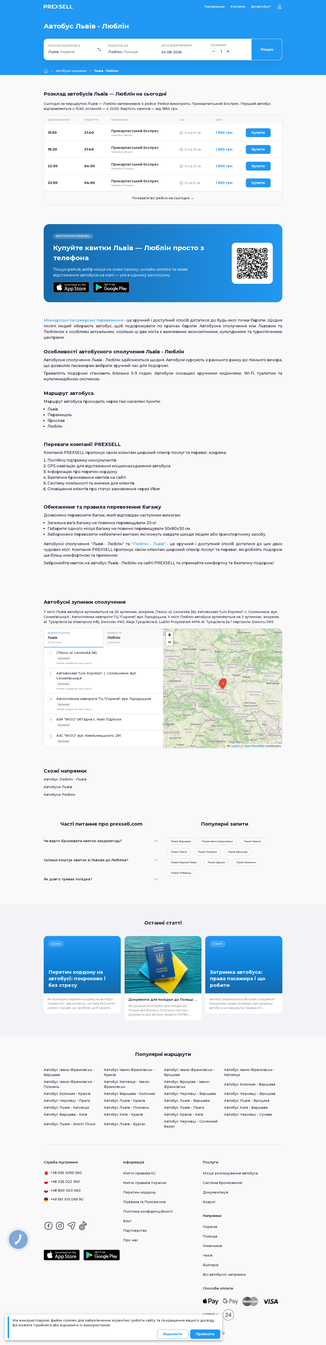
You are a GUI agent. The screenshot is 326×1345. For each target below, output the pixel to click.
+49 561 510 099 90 (66, 1199)
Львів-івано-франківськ (217, 841)
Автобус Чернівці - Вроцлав (249, 1094)
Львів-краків (252, 841)
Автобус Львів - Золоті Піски (69, 1124)
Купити (258, 132)
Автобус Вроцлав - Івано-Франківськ (187, 1084)
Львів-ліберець (181, 872)
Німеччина (212, 1246)
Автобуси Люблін (59, 794)
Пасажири (218, 45)
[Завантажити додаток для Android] (111, 287)
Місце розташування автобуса (230, 1173)
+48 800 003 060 (65, 1190)
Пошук (267, 49)
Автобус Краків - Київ (183, 1114)
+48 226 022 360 (65, 1181)
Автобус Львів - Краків (124, 1100)
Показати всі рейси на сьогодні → (163, 198)
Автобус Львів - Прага (184, 1107)
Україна (210, 1227)
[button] (223, 685)
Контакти (238, 6)
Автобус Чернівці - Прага (67, 1100)
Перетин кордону (139, 1192)
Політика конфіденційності (148, 1211)
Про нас (130, 1240)
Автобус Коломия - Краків (67, 1094)
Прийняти (205, 1334)
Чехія (207, 1255)
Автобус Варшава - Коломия (129, 1094)
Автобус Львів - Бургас (125, 1124)
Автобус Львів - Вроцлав (246, 1100)
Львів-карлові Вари (184, 862)
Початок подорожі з (64, 45)
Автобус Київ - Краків (123, 1114)
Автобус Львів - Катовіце (66, 1107)
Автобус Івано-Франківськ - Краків (129, 1072)
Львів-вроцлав (237, 851)
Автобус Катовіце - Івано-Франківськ (127, 1084)
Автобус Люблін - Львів (65, 779)
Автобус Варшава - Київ (65, 1114)
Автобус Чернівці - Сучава (248, 1114)
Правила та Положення (144, 1202)
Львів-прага (179, 851)
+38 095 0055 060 (66, 1173)
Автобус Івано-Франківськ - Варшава (69, 1072)
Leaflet (234, 746)
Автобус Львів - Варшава (187, 1100)
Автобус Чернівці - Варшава (190, 1094)
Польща (210, 1236)
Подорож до (118, 45)
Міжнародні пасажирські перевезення (83, 320)
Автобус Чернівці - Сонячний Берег (190, 1124)
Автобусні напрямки (71, 71)
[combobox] (48, 51)
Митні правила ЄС (139, 1173)
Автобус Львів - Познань (126, 1107)
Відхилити (172, 1334)
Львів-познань (207, 851)
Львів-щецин (216, 862)
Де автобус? (261, 6)
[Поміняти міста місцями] (99, 49)
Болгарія (211, 1265)
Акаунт (209, 1202)
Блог (127, 1221)
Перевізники (214, 6)
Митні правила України (144, 1183)
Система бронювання (222, 1183)
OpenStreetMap (254, 746)
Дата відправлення (176, 45)
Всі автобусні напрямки (224, 1274)
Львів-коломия (246, 862)
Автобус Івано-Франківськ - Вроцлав (189, 1072)
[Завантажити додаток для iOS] (71, 287)
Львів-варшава (181, 841)
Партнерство (135, 1230)
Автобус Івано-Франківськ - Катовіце (249, 1072)
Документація (215, 1192)
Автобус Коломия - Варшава (249, 1084)
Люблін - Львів (148, 544)
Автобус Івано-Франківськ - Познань (69, 1084)
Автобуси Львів (58, 787)
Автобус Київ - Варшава (246, 1107)
